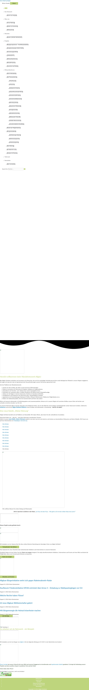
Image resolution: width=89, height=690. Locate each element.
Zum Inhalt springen (5, 0)
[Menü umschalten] (16, 12)
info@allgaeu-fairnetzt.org (20, 420)
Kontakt (39, 681)
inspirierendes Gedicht (57, 664)
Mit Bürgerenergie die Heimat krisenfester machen (20, 611)
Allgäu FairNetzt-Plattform (19, 407)
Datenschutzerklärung (39, 683)
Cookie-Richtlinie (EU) (39, 684)
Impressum (39, 680)
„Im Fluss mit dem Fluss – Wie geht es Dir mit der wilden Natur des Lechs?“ (55, 511)
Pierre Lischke (3, 664)
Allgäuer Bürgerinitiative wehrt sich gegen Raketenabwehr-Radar (26, 580)
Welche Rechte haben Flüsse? (12, 596)
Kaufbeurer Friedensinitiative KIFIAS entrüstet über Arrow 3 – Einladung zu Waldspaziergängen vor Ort (41, 588)
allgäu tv (22, 642)
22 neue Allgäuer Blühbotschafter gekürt (16, 603)
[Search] (24, 169)
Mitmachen (39, 678)
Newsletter (39, 686)
